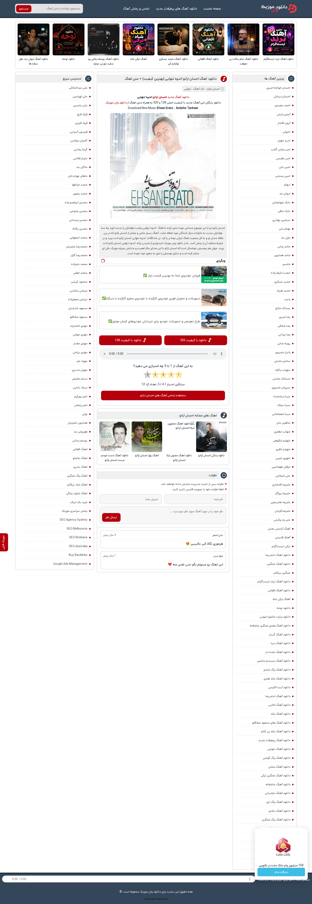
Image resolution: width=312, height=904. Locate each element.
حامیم (286, 264)
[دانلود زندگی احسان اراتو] (211, 436)
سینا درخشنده (281, 396)
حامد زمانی (283, 246)
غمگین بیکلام (282, 573)
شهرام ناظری (283, 449)
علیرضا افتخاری (281, 485)
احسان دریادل (282, 96)
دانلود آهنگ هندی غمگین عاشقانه (270, 626)
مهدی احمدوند (78, 326)
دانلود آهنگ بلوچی (278, 749)
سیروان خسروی (281, 387)
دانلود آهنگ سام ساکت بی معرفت (243, 61)
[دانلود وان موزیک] (279, 8)
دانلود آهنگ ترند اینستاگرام (279, 59)
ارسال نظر (111, 517)
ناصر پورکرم (80, 396)
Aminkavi (159, 899)
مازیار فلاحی (80, 158)
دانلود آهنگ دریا (280, 643)
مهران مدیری (79, 370)
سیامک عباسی (281, 379)
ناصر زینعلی (80, 405)
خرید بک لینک (78, 502)
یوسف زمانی (79, 440)
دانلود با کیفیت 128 (128, 340)
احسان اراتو (213, 89)
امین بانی (284, 167)
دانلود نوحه (68, 59)
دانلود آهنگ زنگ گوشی (276, 758)
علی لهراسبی (80, 96)
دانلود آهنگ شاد (280, 714)
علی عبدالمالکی (78, 88)
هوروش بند (80, 432)
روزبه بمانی (283, 343)
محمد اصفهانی (78, 238)
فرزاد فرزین (81, 123)
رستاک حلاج (282, 308)
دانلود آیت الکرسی (279, 687)
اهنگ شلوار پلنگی (76, 493)
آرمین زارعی (283, 114)
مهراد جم (82, 361)
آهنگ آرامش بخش (279, 529)
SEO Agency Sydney (73, 520)
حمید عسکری (282, 282)
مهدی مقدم (80, 343)
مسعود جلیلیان (77, 308)
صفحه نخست (212, 8)
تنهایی (187, 89)
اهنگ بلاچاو (80, 458)
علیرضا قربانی (282, 511)
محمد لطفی (80, 273)
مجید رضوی (80, 193)
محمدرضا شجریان (76, 246)
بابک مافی (284, 211)
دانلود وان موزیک (115, 102)
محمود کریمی (79, 282)
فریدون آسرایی (78, 132)
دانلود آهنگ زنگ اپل (278, 802)
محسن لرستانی (78, 220)
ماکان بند (81, 167)
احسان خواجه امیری (278, 88)
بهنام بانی (284, 229)
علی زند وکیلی (282, 520)
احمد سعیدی (282, 105)
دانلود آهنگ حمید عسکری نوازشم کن (173, 61)
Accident (164, 899)
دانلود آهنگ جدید (178, 97)
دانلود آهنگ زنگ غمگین (276, 820)
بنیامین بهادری (281, 220)
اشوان (286, 132)
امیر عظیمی (283, 158)
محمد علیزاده (79, 264)
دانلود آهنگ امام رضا (278, 696)
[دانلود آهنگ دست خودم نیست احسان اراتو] (114, 436)
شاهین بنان (283, 423)
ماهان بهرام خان (77, 176)
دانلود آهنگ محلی (279, 767)
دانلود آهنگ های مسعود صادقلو (271, 723)
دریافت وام (281, 872)
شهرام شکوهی (281, 440)
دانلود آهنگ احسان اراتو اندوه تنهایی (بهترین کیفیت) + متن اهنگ (171, 78)
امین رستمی (282, 176)
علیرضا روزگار (282, 493)
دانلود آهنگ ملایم (279, 811)
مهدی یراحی (80, 352)
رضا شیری (284, 317)
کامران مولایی (78, 140)
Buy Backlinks (78, 555)
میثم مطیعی (79, 379)
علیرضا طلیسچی (280, 502)
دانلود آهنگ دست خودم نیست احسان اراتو (114, 457)
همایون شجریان (77, 423)
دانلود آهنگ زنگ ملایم (277, 670)
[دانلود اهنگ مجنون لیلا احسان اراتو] (179, 436)
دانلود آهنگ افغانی (208, 59)
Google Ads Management (70, 564)
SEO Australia (78, 546)
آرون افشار (284, 123)
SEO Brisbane (78, 537)
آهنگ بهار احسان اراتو (147, 455)
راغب (287, 299)
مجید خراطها (79, 185)
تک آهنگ (198, 89)
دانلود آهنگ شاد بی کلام (275, 731)
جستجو (23, 9)
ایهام (287, 185)
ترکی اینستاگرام (281, 546)
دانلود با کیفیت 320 (193, 340)
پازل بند (285, 238)
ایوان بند (284, 193)
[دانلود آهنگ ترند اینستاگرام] (278, 39)
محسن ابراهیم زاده (76, 202)
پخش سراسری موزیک (74, 511)
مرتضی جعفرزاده (77, 299)
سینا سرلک (283, 405)
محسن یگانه (80, 229)
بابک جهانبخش (281, 202)
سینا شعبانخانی (281, 414)
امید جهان (284, 140)
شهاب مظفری (282, 432)
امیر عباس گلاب (280, 149)
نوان (84, 414)
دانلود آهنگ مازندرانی (277, 793)
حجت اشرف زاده (280, 273)
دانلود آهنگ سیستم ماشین (273, 661)
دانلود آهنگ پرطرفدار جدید (274, 740)
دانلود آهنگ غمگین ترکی (275, 775)
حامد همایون (282, 255)
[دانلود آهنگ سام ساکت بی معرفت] (243, 39)
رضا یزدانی (284, 334)
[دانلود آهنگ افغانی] (208, 39)
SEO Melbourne (77, 529)
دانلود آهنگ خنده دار (277, 652)
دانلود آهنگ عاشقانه (278, 784)
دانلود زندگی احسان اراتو (211, 455)
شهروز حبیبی (282, 458)
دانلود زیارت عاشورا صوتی (275, 617)
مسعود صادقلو (78, 317)
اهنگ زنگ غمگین (77, 476)
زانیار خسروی (282, 352)
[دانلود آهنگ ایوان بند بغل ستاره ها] (33, 39)
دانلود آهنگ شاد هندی (277, 679)
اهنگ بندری (80, 467)
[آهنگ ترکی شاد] (139, 39)
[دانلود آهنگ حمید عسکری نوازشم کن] (173, 39)
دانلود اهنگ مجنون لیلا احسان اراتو (179, 457)
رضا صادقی (284, 326)
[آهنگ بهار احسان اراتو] (147, 436)
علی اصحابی (282, 476)
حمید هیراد (283, 291)
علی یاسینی (80, 105)
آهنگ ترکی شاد (138, 59)
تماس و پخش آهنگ (136, 8)
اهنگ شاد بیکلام (77, 485)
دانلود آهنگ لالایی (279, 705)
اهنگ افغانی (80, 449)
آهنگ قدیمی (282, 537)
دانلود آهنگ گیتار (279, 634)
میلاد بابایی (80, 387)
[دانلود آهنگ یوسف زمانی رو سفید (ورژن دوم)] (103, 39)
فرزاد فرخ (82, 114)
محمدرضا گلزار (78, 255)
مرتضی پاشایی (78, 291)
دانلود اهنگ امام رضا (278, 555)
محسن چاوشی (78, 211)
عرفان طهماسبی (281, 467)
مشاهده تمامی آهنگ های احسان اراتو (163, 395)
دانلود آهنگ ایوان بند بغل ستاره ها (33, 61)
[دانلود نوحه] (68, 39)
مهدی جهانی (80, 334)
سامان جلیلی (282, 361)
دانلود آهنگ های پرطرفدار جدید (176, 8)
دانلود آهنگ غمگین (278, 564)
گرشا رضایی (80, 149)
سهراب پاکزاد (282, 370)
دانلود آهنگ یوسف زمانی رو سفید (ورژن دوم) (103, 61)
